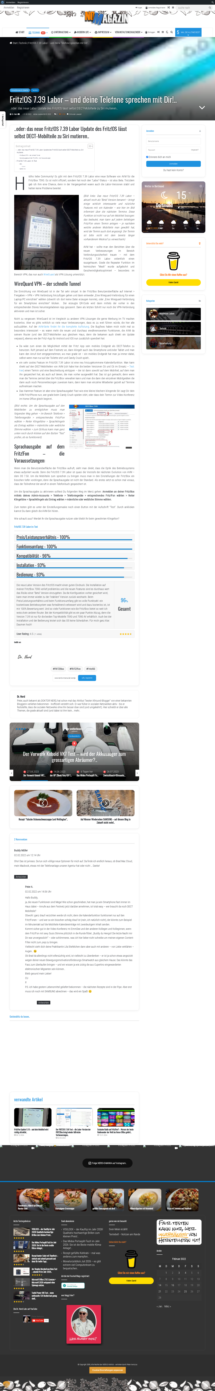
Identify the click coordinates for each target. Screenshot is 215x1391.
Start (14, 43)
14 (160, 1285)
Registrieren (23, 7)
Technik (37, 32)
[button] (3, 119)
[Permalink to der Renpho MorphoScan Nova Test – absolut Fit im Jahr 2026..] (21, 1274)
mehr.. (77, 710)
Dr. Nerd (14, 114)
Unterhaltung (61, 32)
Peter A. (29, 886)
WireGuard (49, 274)
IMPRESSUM (103, 32)
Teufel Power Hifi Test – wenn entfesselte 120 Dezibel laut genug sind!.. (44, 1295)
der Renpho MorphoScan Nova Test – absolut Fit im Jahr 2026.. (44, 1270)
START (21, 32)
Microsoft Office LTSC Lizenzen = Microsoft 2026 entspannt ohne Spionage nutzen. (44, 1282)
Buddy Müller (21, 850)
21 (160, 1291)
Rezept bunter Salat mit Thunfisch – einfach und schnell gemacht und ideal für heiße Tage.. (45, 1258)
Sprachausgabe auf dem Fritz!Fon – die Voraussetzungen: (35, 158)
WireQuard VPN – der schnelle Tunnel (30, 155)
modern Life (82, 32)
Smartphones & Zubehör (19, 90)
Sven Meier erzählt (118, 1229)
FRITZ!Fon (76, 669)
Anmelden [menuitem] (10, 2)
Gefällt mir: (23, 169)
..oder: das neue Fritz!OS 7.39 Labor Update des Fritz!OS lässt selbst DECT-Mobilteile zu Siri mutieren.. (50, 151)
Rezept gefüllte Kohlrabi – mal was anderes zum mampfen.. (81, 1254)
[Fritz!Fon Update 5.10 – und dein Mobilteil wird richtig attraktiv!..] (32, 1117)
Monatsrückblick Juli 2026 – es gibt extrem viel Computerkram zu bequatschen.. (82, 1265)
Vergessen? (195, 150)
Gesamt (23, 166)
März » (167, 1306)
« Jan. (160, 1306)
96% (21, 164)
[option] (74, 752)
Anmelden (9, 7)
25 (185, 1291)
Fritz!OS (91, 669)
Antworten (21, 876)
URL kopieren (87, 678)
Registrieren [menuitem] (23, 2)
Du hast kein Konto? (173, 170)
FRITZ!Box (59, 669)
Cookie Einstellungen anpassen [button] (107, 1370)
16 (172, 1285)
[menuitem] (2, 2)
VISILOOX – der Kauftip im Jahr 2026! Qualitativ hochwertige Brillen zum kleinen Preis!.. (43, 1232)
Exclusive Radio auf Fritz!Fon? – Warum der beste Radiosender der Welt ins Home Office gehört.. (115, 1131)
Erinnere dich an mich (159, 157)
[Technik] (107, 19)
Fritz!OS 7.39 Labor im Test (27, 161)
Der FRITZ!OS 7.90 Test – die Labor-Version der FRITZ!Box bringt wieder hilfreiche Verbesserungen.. (73, 1132)
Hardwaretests (74, 736)
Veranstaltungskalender (127, 32)
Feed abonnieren (67, 1221)
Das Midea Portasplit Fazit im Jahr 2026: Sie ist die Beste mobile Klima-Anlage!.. (74, 756)
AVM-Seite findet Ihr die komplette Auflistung (63, 326)
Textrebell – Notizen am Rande (124, 1234)
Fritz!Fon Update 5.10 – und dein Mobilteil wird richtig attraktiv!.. (31, 1131)
